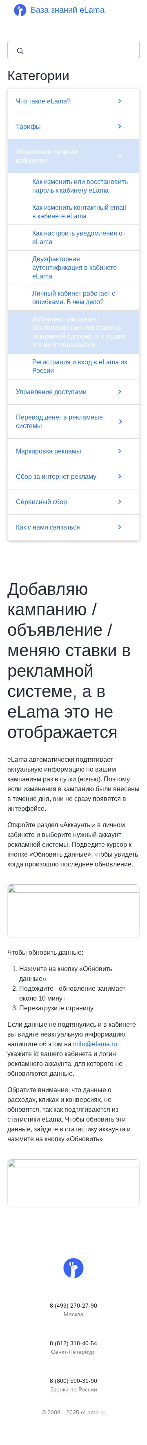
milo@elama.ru (95, 1044)
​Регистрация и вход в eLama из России (79, 366)
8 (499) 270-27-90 (73, 1305)
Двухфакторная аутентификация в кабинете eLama (74, 268)
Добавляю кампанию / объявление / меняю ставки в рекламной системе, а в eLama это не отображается (79, 332)
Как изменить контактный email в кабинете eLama (79, 212)
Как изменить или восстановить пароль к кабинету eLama (80, 186)
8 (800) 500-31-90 (73, 1381)
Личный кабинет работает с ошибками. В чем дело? (73, 297)
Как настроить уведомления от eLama (78, 237)
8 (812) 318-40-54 (73, 1343)
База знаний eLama (68, 9)
